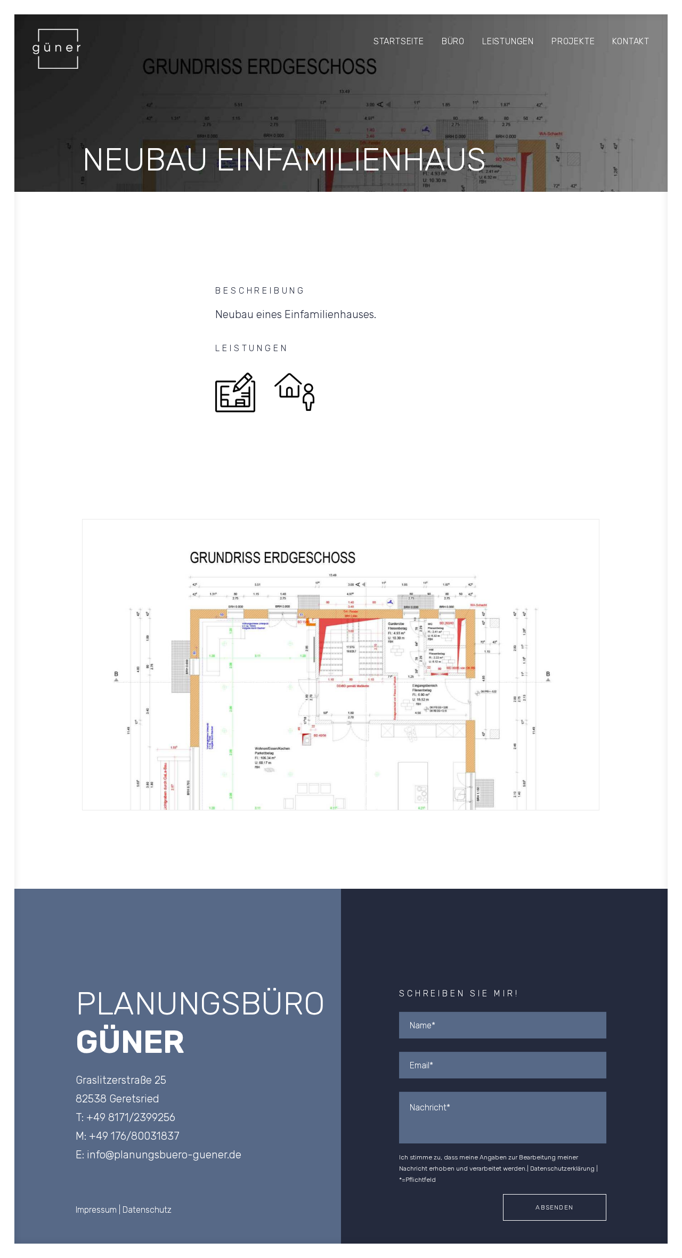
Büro (453, 41)
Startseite (399, 41)
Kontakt (630, 41)
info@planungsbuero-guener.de (164, 1154)
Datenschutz (147, 1210)
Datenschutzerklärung (562, 1168)
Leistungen (508, 41)
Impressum (96, 1210)
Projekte (573, 41)
